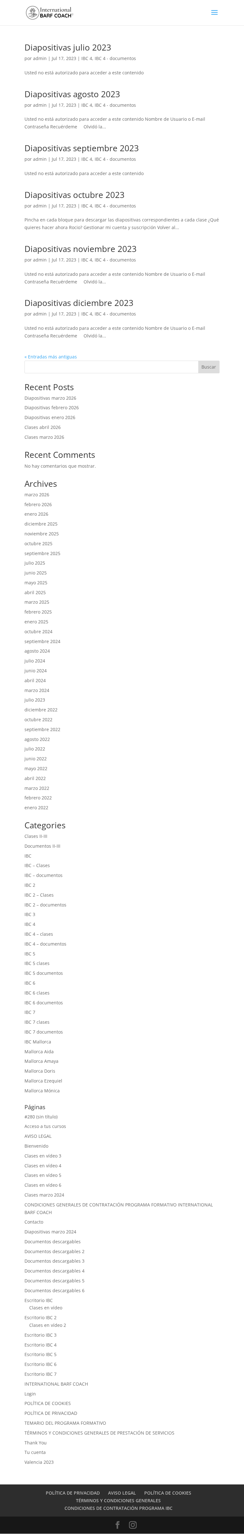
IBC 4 (86, 58)
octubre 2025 (38, 543)
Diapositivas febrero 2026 (51, 407)
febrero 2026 (38, 504)
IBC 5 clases (37, 963)
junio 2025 (35, 573)
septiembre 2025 (42, 553)
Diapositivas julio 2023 (67, 47)
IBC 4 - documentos (115, 58)
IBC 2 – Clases (39, 895)
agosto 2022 (37, 739)
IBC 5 (29, 954)
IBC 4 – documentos (45, 944)
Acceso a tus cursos (45, 1126)
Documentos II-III (42, 846)
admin (40, 58)
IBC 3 (29, 914)
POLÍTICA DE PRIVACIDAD (50, 1413)
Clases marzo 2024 (44, 1195)
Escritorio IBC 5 (40, 1354)
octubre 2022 (38, 719)
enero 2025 (36, 622)
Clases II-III (35, 836)
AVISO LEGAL (37, 1136)
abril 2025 (35, 592)
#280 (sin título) (41, 1117)
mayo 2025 (35, 583)
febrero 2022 (38, 798)
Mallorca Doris (39, 1071)
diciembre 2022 (41, 710)
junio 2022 (35, 759)
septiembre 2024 (42, 641)
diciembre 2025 (41, 524)
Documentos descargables (52, 1242)
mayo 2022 (35, 768)
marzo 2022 (36, 788)
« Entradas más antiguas (50, 357)
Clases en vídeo (45, 1308)
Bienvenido (36, 1146)
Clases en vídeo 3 (42, 1156)
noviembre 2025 (41, 534)
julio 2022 (34, 749)
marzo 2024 (36, 690)
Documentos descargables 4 (54, 1271)
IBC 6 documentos (43, 1003)
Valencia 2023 (39, 1462)
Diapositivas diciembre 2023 (78, 303)
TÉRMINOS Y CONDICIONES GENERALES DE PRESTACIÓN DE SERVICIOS (99, 1433)
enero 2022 (36, 807)
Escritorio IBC (38, 1300)
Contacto (33, 1222)
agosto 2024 (37, 651)
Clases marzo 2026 (44, 437)
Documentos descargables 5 (54, 1281)
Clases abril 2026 (42, 427)
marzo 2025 (36, 602)
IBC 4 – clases (38, 934)
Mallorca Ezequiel (43, 1081)
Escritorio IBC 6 (40, 1364)
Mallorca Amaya (41, 1061)
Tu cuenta (35, 1452)
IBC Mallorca (37, 1042)
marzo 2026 (36, 495)
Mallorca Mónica (42, 1091)
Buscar (208, 367)
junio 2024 (35, 671)
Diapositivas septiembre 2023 (81, 148)
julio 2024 (34, 661)
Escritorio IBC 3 (40, 1335)
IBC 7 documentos (43, 1032)
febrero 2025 (38, 612)
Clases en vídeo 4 (42, 1166)
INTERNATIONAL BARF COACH (56, 1384)
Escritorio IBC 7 (40, 1374)
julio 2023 (34, 700)
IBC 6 (29, 983)
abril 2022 (35, 778)
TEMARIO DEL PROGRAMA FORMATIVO (65, 1423)
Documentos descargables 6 (54, 1290)
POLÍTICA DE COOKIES (47, 1403)
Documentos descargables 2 (54, 1251)
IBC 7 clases (37, 1022)
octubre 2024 (38, 631)
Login (30, 1394)
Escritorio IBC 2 (40, 1317)
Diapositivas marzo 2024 (50, 1232)
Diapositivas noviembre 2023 (80, 249)
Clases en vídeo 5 (42, 1175)
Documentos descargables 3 (54, 1261)
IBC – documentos (43, 875)
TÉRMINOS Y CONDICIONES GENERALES (118, 1500)
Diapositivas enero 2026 (49, 417)
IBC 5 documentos (43, 973)
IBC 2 (29, 885)
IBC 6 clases (37, 993)
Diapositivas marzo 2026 (50, 398)
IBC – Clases (37, 865)
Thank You (35, 1443)
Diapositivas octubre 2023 (74, 194)
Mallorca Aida (39, 1052)
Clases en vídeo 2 (47, 1325)
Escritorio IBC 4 (40, 1345)
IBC (27, 856)
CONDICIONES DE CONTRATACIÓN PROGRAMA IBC (118, 1508)
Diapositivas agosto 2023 (72, 94)
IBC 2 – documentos (45, 905)
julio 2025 (34, 563)
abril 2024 (35, 680)
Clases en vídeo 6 (42, 1185)
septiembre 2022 (42, 729)
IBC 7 (29, 1012)
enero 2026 (36, 514)
